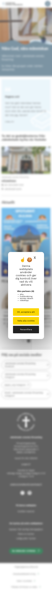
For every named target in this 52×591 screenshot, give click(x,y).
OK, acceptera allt (26, 312)
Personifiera (26, 329)
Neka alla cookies (26, 321)
